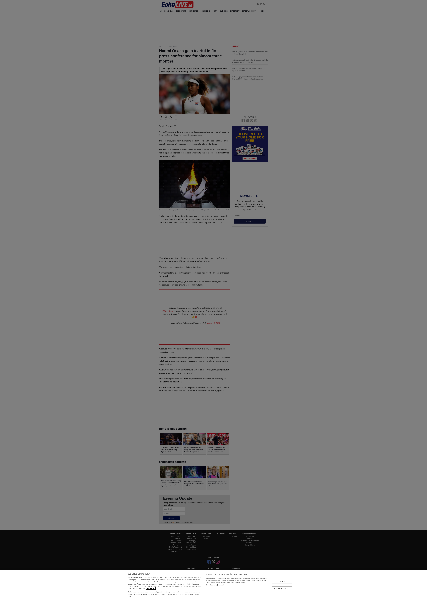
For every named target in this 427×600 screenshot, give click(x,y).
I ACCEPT (282, 581)
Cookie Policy (150, 588)
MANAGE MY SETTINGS (281, 589)
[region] (213, 585)
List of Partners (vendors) (215, 585)
